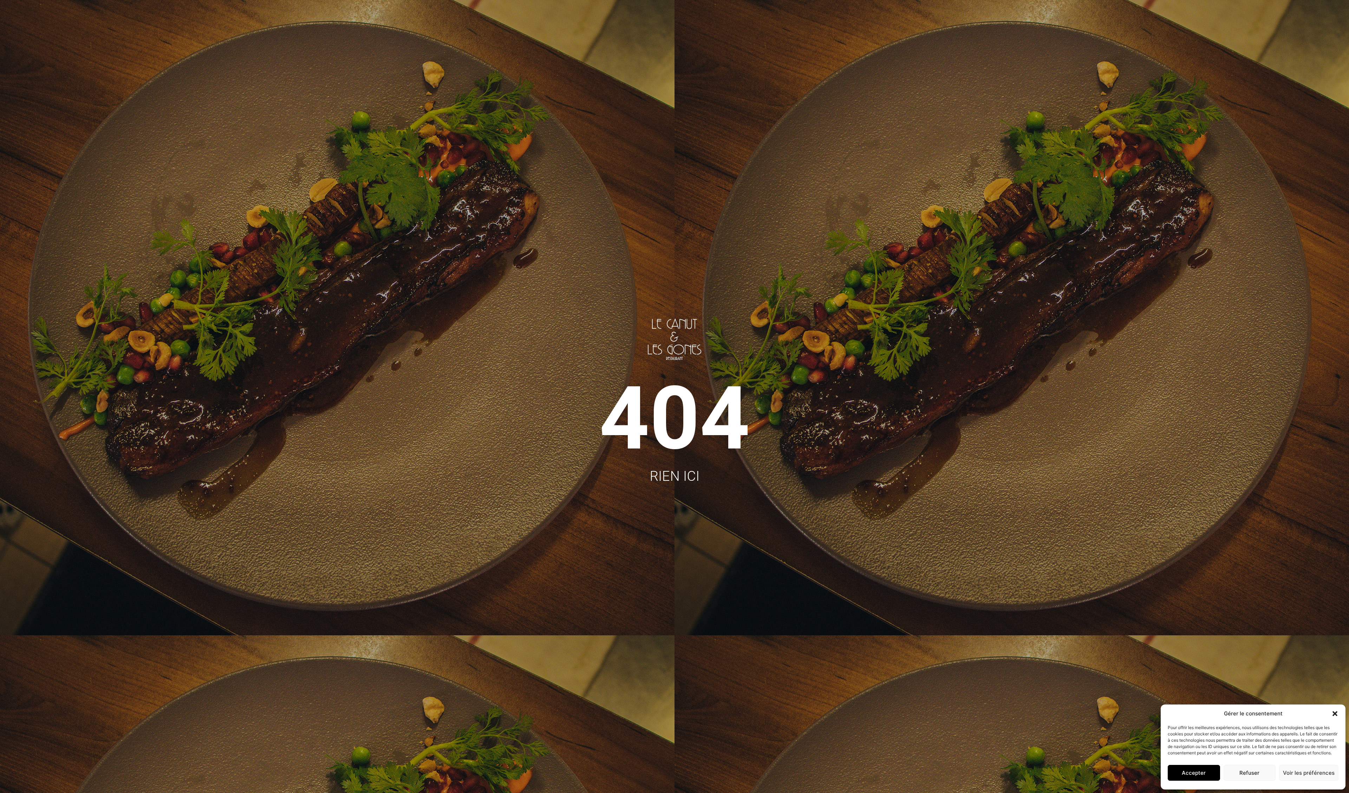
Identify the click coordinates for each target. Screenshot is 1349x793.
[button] (1334, 713)
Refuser (1249, 772)
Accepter (1194, 772)
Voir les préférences (1309, 772)
